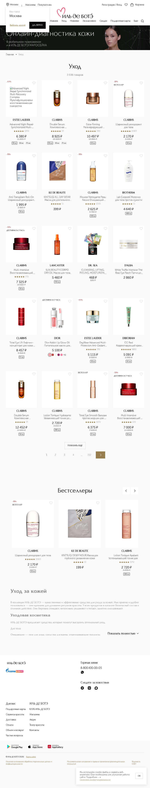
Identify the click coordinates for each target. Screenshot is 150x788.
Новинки (74, 21)
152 (89, 454)
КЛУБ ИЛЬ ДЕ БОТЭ (40, 709)
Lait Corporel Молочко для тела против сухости (128, 198)
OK (139, 776)
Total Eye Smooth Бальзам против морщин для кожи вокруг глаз (93, 417)
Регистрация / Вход (112, 5)
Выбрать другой (17, 25)
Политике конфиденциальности (95, 780)
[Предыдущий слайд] (126, 490)
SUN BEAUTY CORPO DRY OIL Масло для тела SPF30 (57, 271)
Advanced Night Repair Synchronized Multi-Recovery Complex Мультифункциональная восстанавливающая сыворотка (22, 126)
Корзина (139, 5)
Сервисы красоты (15, 714)
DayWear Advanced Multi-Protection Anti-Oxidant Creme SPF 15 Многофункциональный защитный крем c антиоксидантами (92, 344)
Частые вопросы (14, 735)
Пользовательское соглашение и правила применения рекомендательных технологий (96, 763)
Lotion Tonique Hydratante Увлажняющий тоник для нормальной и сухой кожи (57, 417)
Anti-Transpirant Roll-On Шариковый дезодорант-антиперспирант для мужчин (21, 198)
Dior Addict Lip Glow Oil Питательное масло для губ (57, 344)
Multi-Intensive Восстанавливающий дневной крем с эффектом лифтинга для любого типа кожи (129, 417)
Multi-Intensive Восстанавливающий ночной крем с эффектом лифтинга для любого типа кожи (21, 271)
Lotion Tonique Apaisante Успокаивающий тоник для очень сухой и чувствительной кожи (127, 557)
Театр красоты (37, 725)
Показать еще (75, 446)
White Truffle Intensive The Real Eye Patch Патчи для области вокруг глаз (128, 271)
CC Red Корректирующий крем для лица (129, 344)
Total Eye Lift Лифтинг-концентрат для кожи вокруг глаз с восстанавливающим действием (22, 344)
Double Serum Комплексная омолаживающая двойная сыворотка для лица (57, 126)
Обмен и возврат (15, 730)
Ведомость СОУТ (136, 763)
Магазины (30, 5)
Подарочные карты (120, 21)
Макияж (54, 21)
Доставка (11, 720)
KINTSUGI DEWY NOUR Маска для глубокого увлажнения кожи (80, 557)
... (81, 454)
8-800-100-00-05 (91, 668)
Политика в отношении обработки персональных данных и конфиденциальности (29, 763)
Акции (33, 720)
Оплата (9, 725)
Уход (64, 21)
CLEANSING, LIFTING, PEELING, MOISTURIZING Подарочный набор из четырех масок (93, 271)
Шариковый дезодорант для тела (129, 126)
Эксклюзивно (89, 21)
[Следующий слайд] (134, 490)
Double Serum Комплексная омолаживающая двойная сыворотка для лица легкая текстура (22, 417)
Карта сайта (31, 757)
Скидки (103, 21)
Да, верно (37, 25)
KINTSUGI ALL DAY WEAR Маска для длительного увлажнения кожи (57, 198)
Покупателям (45, 5)
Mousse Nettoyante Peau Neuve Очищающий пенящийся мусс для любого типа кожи (93, 198)
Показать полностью (121, 633)
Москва (14, 5)
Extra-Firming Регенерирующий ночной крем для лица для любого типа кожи (93, 126)
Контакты (34, 730)
